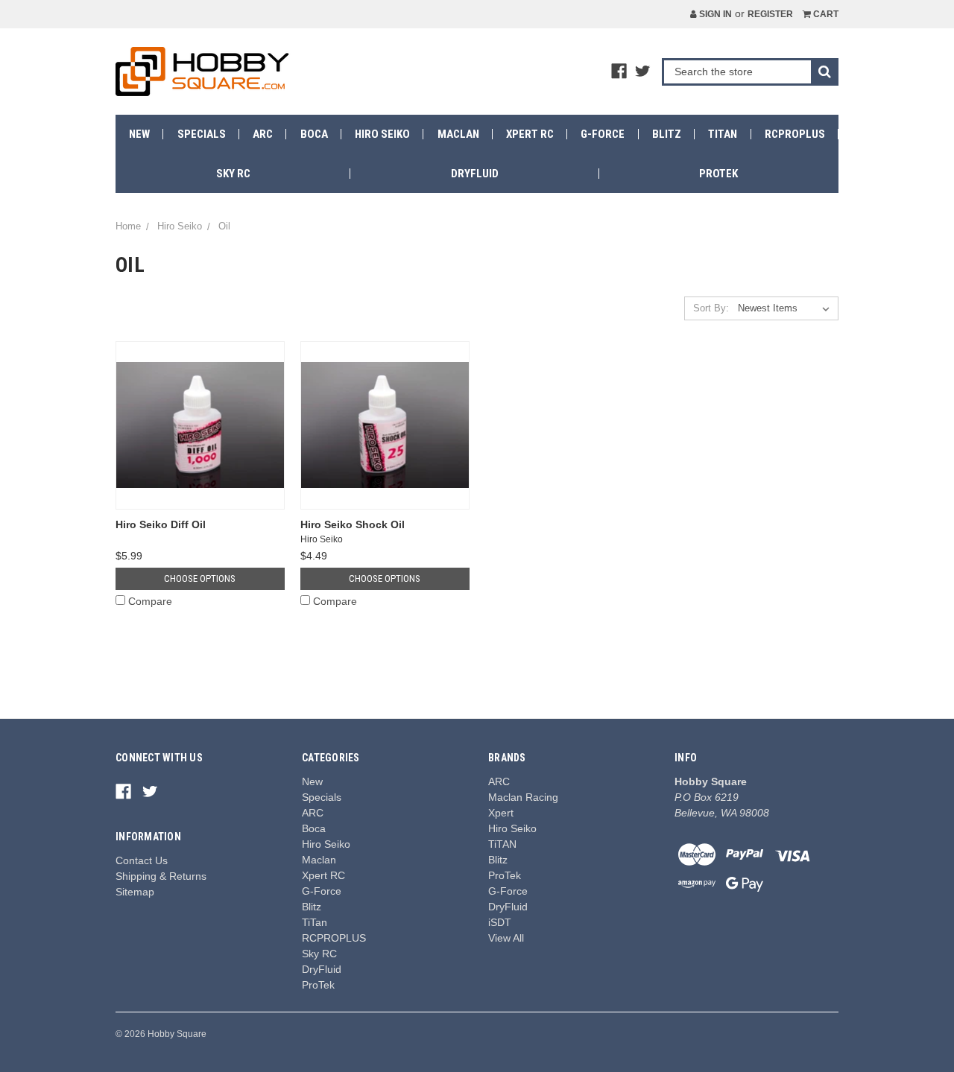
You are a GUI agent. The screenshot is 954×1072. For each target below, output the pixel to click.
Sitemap (135, 892)
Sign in (714, 14)
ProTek (718, 173)
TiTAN (502, 844)
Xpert (501, 813)
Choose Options (200, 578)
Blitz (666, 134)
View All (506, 938)
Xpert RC (530, 134)
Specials (201, 134)
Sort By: (711, 308)
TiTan (722, 134)
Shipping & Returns (161, 876)
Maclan (458, 134)
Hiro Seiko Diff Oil (161, 524)
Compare (150, 601)
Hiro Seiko (382, 134)
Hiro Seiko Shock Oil (352, 524)
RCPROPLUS (795, 134)
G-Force (603, 134)
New (139, 134)
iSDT (499, 922)
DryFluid (475, 173)
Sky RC (233, 173)
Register (770, 14)
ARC (263, 134)
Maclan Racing (523, 797)
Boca (314, 134)
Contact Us (142, 860)
